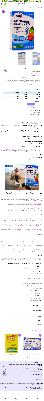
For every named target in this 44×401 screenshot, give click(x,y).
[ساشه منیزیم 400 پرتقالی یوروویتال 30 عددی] (32, 343)
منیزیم (29, 7)
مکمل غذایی (33, 7)
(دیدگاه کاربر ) (33, 73)
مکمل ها (38, 7)
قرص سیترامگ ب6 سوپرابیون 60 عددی (11, 354)
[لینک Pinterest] (32, 114)
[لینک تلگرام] (29, 114)
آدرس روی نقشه (39, 379)
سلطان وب (15, 389)
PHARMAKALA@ (36, 374)
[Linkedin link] (30, 114)
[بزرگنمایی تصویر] (40, 49)
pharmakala (35, 377)
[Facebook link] (34, 114)
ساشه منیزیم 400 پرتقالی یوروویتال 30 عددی (31, 354)
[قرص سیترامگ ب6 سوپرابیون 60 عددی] (11, 343)
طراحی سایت (28, 389)
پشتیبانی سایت (22, 389)
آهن (13, 79)
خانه (41, 7)
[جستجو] (4, 4)
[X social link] (33, 114)
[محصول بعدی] (1, 7)
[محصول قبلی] (4, 7)
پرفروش (33, 112)
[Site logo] (21, 3)
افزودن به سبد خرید (31, 104)
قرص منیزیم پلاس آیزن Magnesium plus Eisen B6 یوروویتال (31, 125)
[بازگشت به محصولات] (3, 7)
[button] (24, 337)
